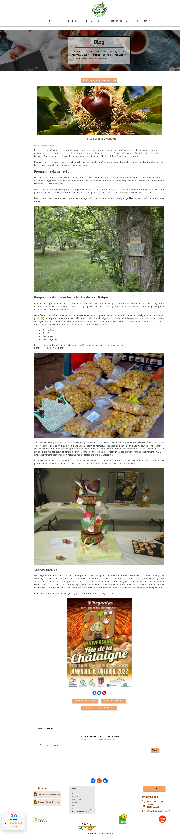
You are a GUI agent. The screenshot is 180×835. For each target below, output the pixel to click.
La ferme (75, 791)
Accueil (74, 788)
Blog (73, 808)
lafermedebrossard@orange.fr (158, 811)
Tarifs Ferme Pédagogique (49, 794)
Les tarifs (75, 802)
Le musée (75, 794)
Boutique (75, 805)
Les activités (77, 796)
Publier (154, 750)
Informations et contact (81, 811)
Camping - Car (77, 799)
